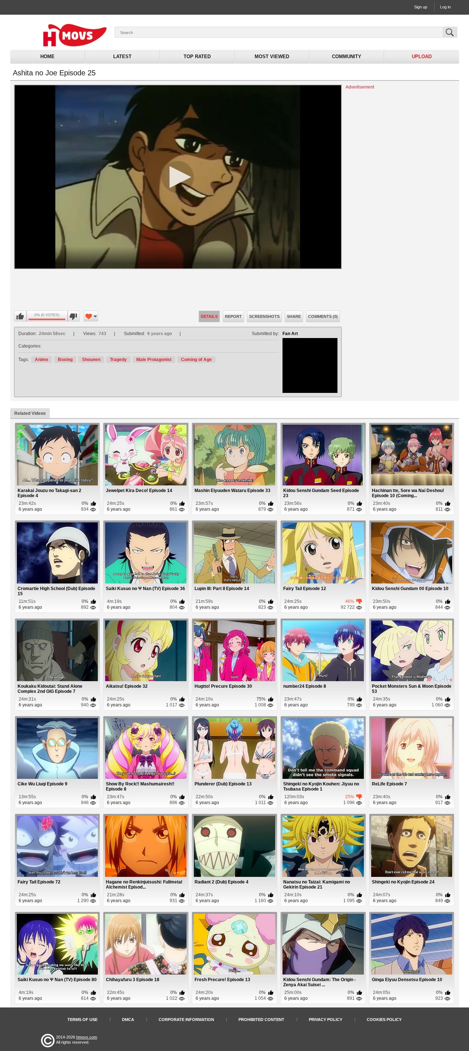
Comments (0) (323, 316)
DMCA (128, 1019)
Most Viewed (272, 56)
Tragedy (118, 359)
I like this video (20, 316)
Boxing (65, 359)
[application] (178, 177)
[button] (178, 177)
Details (209, 316)
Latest (122, 56)
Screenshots (264, 316)
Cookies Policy (384, 1019)
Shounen (91, 359)
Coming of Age (196, 359)
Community (346, 56)
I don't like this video (73, 316)
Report (233, 316)
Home (47, 56)
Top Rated (197, 56)
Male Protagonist (153, 359)
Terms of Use (82, 1019)
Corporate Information (186, 1019)
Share (294, 316)
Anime (41, 359)
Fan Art (290, 333)
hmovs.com (86, 1037)
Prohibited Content (261, 1019)
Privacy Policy (325, 1019)
